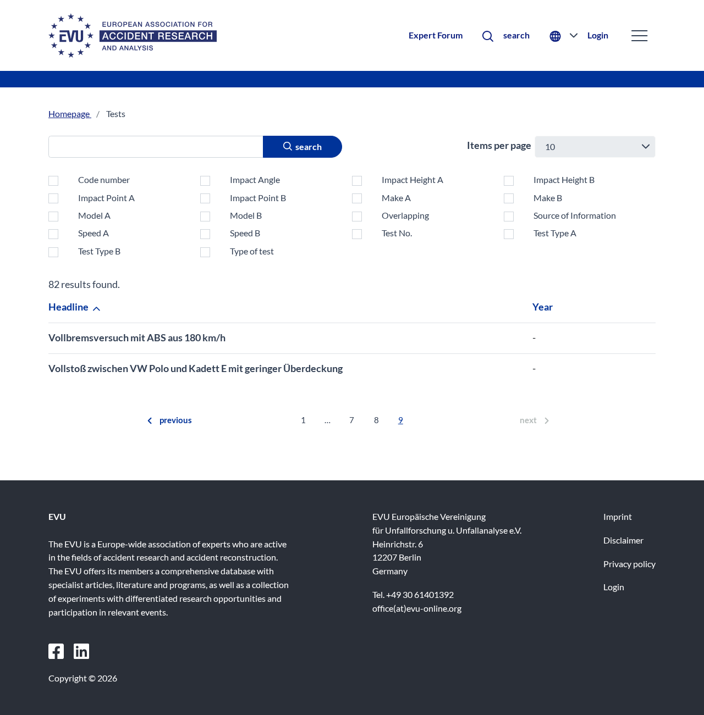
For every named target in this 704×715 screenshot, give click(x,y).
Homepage (69, 113)
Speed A (93, 233)
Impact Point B (258, 197)
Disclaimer (623, 540)
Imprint (617, 516)
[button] (506, 35)
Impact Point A (106, 197)
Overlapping (405, 215)
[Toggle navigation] (639, 35)
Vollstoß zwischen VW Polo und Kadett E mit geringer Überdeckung (195, 368)
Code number (104, 179)
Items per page (499, 145)
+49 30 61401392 (420, 594)
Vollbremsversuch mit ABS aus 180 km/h (137, 337)
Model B (246, 215)
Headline (69, 307)
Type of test (252, 251)
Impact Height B (564, 179)
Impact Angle (255, 179)
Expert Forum (436, 35)
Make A (396, 197)
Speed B (245, 233)
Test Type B (99, 251)
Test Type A (555, 233)
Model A (94, 215)
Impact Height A (412, 179)
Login (597, 35)
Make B (548, 197)
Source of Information (575, 215)
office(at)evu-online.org (416, 608)
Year (543, 307)
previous (176, 420)
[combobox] (595, 147)
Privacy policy (629, 563)
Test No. (397, 233)
